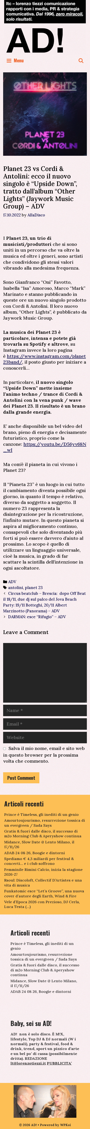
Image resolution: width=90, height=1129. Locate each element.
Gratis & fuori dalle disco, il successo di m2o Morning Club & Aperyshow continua (42, 833)
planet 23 (34, 587)
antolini (15, 587)
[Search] (81, 60)
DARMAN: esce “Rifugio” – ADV (37, 616)
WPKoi (65, 1125)
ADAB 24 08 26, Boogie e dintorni (34, 852)
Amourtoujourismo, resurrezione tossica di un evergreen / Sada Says (44, 823)
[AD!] (45, 40)
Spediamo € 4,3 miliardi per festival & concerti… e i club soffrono (39, 861)
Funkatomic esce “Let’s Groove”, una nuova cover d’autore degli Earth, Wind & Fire (44, 893)
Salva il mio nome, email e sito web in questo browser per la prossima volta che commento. (44, 754)
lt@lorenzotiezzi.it (28, 1063)
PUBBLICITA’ (59, 1063)
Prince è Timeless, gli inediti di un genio (41, 814)
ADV (12, 581)
